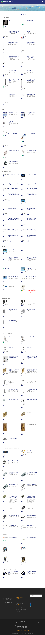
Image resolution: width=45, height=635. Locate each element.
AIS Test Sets (18, 605)
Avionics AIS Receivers (20, 599)
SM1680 (18, 598)
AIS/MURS (18, 611)
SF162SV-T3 (19, 604)
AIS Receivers (18, 595)
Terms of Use (19, 630)
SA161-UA (19, 602)
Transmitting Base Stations (21, 609)
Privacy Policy (26, 630)
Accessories (18, 613)
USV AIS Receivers (19, 603)
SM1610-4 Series (20, 597)
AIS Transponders (19, 607)
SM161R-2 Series (20, 596)
